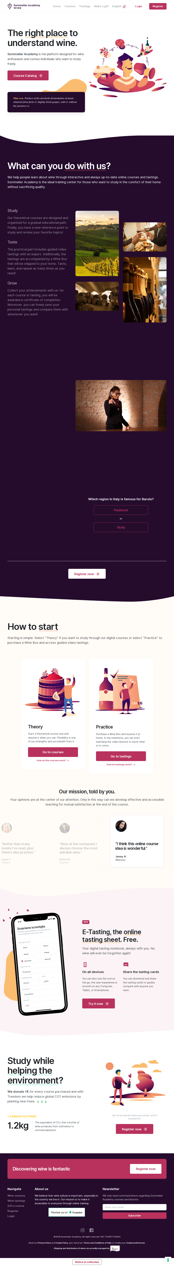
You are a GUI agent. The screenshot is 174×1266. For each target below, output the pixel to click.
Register (158, 6)
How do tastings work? (119, 764)
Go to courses (52, 752)
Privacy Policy (44, 1243)
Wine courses (16, 1195)
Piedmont (121, 510)
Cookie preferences (135, 1243)
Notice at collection (87, 1262)
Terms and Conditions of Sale (97, 1243)
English (117, 6)
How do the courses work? (51, 760)
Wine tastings (16, 1200)
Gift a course (15, 1205)
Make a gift (101, 6)
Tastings (84, 6)
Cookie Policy (61, 1243)
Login (138, 6)
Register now (146, 1169)
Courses (70, 6)
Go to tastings (121, 756)
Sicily (121, 527)
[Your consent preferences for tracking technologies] (168, 1260)
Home (57, 6)
